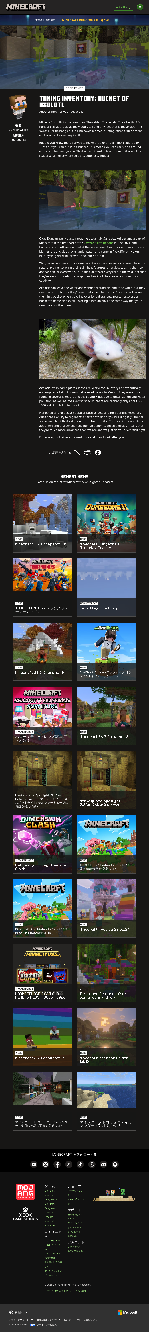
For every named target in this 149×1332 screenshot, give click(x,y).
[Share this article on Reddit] (87, 452)
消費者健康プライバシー (49, 1319)
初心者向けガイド (76, 1214)
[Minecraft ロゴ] (25, 7)
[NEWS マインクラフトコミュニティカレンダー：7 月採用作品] (106, 1090)
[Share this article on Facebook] (98, 452)
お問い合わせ (74, 1236)
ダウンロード (74, 1231)
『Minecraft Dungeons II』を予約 (84, 20)
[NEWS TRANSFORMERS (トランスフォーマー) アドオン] (42, 574)
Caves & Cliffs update (98, 243)
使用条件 (68, 1319)
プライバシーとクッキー (21, 1319)
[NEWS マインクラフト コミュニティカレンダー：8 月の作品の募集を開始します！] (42, 1088)
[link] (33, 1164)
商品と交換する (75, 1251)
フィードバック (75, 1223)
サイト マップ (74, 1227)
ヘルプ (71, 1218)
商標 (78, 1319)
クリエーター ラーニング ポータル (52, 1245)
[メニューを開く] (140, 7)
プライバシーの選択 (46, 1324)
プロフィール (74, 1246)
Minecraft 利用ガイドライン (58, 1290)
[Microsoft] (127, 1312)
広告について (90, 1319)
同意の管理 (80, 1290)
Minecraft (49, 1190)
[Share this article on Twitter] (77, 452)
